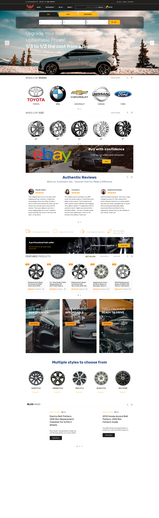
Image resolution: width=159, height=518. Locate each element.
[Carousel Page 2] (80, 72)
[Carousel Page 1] (78, 170)
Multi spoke (123, 388)
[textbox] (50, 22)
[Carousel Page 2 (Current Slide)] (80, 170)
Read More (55, 438)
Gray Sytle (79, 388)
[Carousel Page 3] (81, 446)
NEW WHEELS (104, 256)
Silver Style (101, 388)
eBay (106, 161)
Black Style (36, 388)
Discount (116, 256)
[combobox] (50, 22)
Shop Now (124, 245)
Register (130, 1)
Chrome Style (58, 388)
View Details (34, 323)
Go (115, 22)
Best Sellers (91, 256)
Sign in (125, 1)
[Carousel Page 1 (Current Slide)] (78, 72)
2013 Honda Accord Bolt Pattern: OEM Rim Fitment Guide (115, 419)
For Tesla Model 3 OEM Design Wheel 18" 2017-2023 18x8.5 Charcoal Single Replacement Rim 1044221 (58, 286)
